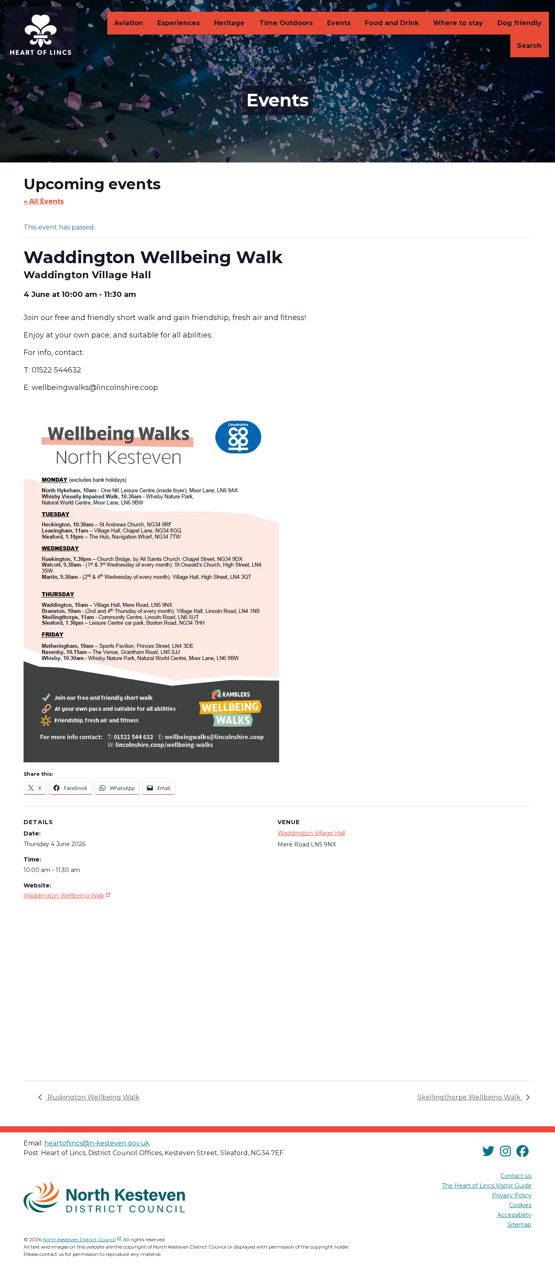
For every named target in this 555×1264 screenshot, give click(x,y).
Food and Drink (392, 23)
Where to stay (458, 23)
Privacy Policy (511, 1195)
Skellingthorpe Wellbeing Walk (470, 1097)
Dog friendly (519, 23)
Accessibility (514, 1215)
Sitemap (519, 1224)
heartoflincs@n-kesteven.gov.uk (97, 1143)
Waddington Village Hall (311, 833)
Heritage (229, 23)
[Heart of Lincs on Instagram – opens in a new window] (505, 1152)
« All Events (44, 201)
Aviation (128, 23)
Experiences (178, 23)
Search (529, 46)
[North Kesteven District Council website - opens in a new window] (104, 1197)
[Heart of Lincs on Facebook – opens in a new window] (522, 1152)
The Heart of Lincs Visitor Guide (486, 1185)
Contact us (516, 1176)
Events (339, 23)
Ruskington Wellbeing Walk (92, 1097)
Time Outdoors (286, 23)
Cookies (520, 1205)
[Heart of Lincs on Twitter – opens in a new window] (488, 1152)
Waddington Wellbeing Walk (68, 895)
